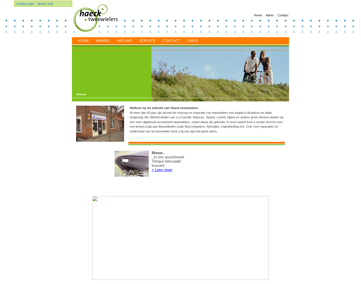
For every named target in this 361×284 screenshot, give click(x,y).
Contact (283, 15)
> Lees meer (162, 170)
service (147, 41)
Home (258, 15)
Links (192, 41)
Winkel (103, 41)
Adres (270, 15)
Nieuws (124, 41)
